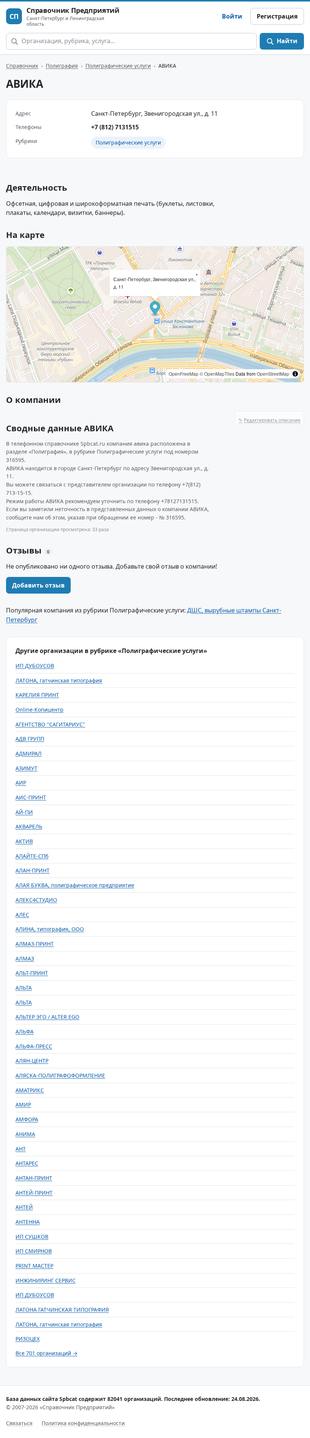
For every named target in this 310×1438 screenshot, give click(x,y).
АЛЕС (22, 914)
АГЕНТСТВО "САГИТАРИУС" (50, 724)
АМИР (23, 1104)
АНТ (21, 1148)
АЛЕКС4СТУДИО (36, 899)
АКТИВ (24, 841)
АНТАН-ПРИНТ (34, 1177)
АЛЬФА (25, 1031)
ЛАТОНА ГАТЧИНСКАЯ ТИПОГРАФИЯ (62, 1309)
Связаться (19, 1423)
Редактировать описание (270, 420)
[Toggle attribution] (295, 373)
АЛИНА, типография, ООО (50, 929)
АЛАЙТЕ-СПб (32, 856)
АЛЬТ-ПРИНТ (32, 972)
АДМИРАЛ (29, 753)
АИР (21, 782)
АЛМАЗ (25, 958)
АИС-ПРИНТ (31, 797)
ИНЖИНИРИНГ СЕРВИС (46, 1280)
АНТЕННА (28, 1221)
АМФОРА (27, 1119)
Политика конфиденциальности (83, 1423)
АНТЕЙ (24, 1207)
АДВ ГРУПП (30, 738)
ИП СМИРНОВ (34, 1251)
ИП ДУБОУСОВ (35, 665)
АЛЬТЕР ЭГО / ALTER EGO (47, 1016)
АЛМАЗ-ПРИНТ (35, 943)
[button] (155, 309)
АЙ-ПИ (24, 812)
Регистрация (277, 16)
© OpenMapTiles (217, 373)
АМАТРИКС (30, 1090)
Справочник (22, 65)
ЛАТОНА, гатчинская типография (59, 680)
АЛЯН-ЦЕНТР (32, 1060)
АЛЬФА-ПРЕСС (34, 1046)
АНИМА (25, 1134)
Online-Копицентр (40, 709)
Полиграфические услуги (118, 65)
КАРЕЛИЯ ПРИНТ (37, 694)
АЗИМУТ (26, 768)
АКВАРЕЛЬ (29, 826)
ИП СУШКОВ (32, 1236)
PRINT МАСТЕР (34, 1265)
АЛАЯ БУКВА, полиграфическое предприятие (75, 885)
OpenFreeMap (183, 373)
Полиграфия (62, 65)
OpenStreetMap (273, 373)
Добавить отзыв (38, 585)
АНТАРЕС (27, 1163)
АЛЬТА (24, 987)
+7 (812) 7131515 (115, 127)
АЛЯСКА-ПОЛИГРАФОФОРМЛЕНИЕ (60, 1075)
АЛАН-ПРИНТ (33, 870)
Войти (232, 16)
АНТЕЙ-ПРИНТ (34, 1192)
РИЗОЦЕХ (28, 1338)
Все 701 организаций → (47, 1353)
